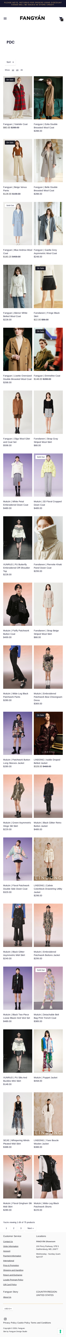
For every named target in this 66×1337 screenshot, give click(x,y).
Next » (31, 1228)
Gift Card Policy (10, 1284)
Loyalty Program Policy (13, 1280)
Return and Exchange (12, 1275)
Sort (9, 62)
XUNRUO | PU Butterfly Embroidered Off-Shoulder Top (16, 567)
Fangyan (21, 1328)
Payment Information (12, 1256)
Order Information (10, 1246)
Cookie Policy (23, 1323)
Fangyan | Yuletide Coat (15, 124)
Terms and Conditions (41, 1323)
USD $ (7, 1309)
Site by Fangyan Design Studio (15, 1331)
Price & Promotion (11, 1265)
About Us (7, 1297)
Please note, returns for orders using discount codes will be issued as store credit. (33, 4)
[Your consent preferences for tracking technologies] (60, 1331)
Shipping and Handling (13, 1270)
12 (13, 70)
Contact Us (8, 1241)
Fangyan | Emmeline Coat (47, 375)
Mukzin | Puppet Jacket (45, 1077)
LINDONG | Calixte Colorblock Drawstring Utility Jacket (48, 888)
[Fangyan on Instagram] (5, 1319)
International (8, 1261)
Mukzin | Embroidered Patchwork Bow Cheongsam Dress (48, 696)
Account (6, 1251)
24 (17, 70)
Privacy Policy (10, 1323)
